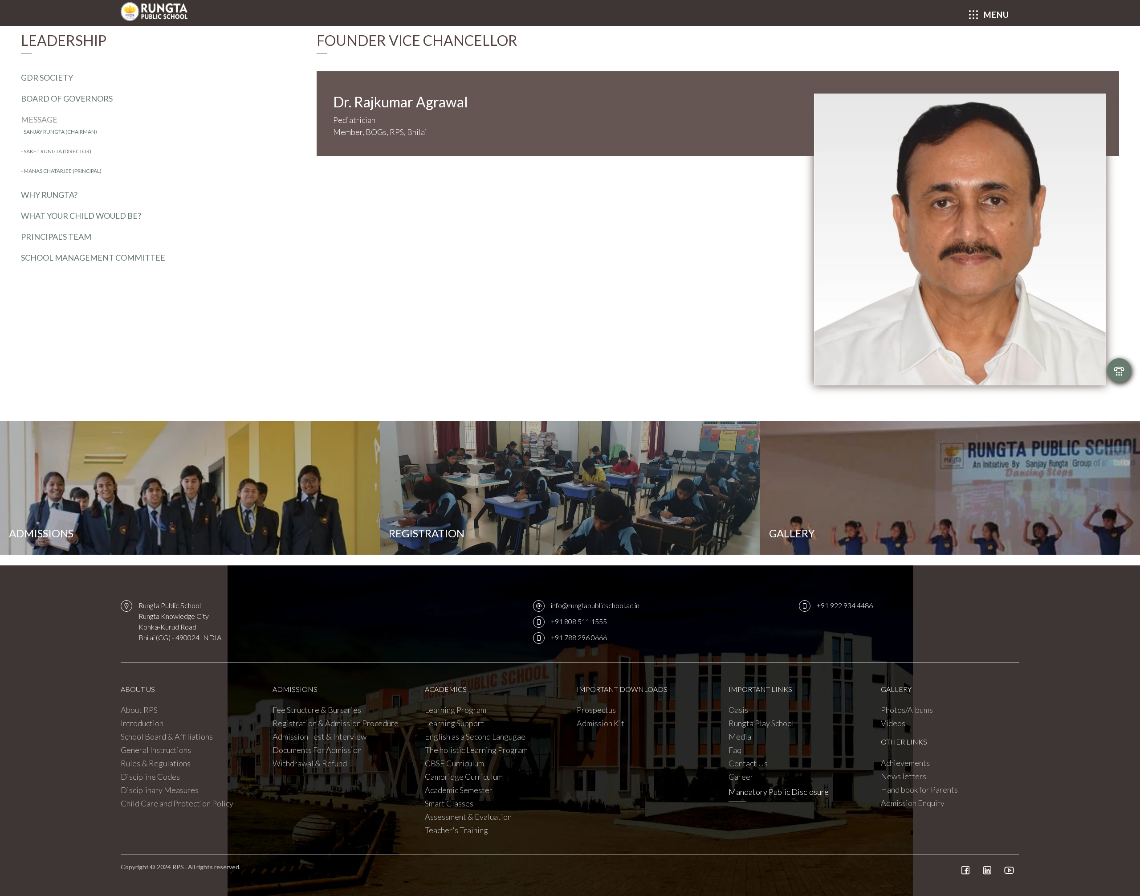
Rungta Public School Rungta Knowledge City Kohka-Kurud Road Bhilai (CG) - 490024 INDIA (179, 621)
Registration (426, 533)
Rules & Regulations (156, 763)
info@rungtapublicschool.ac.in (595, 605)
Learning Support (454, 723)
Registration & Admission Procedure (336, 723)
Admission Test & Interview (319, 736)
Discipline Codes (150, 776)
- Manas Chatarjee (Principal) (61, 171)
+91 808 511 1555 (579, 621)
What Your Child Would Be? (81, 216)
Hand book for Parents (919, 789)
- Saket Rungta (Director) (56, 151)
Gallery (792, 533)
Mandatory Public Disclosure (779, 792)
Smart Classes (449, 803)
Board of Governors (67, 98)
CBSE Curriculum (454, 763)
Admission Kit (600, 723)
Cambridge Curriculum (464, 776)
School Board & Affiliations (167, 736)
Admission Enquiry (913, 803)
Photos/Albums (907, 710)
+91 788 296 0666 (579, 637)
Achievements (905, 763)
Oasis (738, 710)
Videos (893, 723)
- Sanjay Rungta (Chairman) (59, 131)
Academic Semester (459, 790)
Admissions (41, 533)
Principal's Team (56, 236)
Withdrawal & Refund (310, 763)
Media (740, 736)
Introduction (142, 723)
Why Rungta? (49, 195)
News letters (903, 776)
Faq (735, 750)
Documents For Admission (317, 750)
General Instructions (156, 750)
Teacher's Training (456, 830)
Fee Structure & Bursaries (317, 710)
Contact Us (748, 763)
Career (741, 776)
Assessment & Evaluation (468, 817)
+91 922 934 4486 (845, 605)
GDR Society (47, 77)
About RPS (139, 710)
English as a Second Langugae (475, 736)
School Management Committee (93, 257)
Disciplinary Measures (160, 790)
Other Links (904, 741)
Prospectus (596, 710)
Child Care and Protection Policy (177, 803)
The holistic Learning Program (476, 750)
